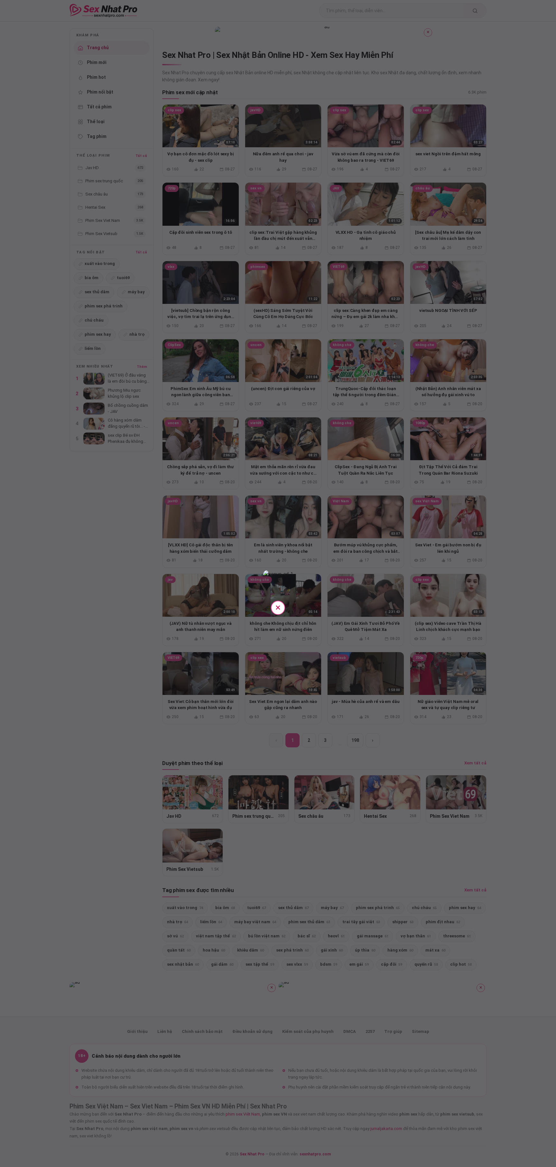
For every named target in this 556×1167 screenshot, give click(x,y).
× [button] (278, 607)
